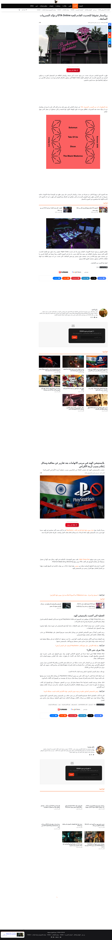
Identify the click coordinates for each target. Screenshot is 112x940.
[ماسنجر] (109, 42)
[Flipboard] (63, 272)
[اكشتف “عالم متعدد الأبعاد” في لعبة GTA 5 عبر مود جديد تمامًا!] (67, 209)
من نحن (94, 9)
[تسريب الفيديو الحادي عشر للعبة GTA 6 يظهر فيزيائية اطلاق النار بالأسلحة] (97, 400)
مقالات (64, 6)
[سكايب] (109, 39)
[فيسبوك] (95, 317)
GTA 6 (31, 6)
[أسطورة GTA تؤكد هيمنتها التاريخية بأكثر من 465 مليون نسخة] (103, 209)
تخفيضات (51, 6)
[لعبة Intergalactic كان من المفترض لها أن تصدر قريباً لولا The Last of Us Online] (49, 362)
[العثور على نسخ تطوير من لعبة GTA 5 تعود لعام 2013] (73, 381)
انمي (37, 6)
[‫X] (93, 317)
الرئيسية (81, 6)
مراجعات (58, 6)
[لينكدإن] (109, 30)
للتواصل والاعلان (88, 9)
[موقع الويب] (97, 317)
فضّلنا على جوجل (72, 70)
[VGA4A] (56, 1)
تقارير (70, 6)
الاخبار (75, 6)
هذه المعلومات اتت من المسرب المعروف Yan (94, 107)
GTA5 (98, 267)
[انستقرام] (91, 317)
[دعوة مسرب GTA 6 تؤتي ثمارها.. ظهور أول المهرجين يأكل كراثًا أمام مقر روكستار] (49, 381)
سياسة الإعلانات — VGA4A (63, 9)
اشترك (74, 337)
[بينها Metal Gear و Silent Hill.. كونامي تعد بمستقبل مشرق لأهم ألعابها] (97, 381)
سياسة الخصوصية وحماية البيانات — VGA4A (46, 9)
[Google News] (76, 272)
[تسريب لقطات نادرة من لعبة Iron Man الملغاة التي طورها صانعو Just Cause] (73, 362)
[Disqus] (73, 436)
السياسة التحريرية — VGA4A (77, 9)
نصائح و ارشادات (43, 6)
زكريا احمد (95, 309)
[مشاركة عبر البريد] (109, 45)
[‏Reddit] (109, 36)
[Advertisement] (73, 94)
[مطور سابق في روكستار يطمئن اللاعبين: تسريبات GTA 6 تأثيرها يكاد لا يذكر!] (73, 400)
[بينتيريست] (109, 33)
